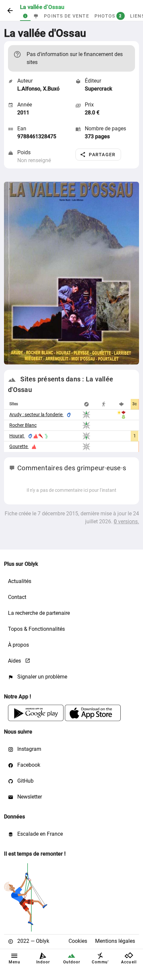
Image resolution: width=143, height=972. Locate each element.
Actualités (19, 581)
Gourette (19, 446)
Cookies (78, 941)
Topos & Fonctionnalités (36, 629)
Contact (17, 597)
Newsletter (29, 797)
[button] (98, 155)
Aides (15, 661)
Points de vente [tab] (66, 16)
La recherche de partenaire (39, 613)
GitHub (25, 781)
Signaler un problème (41, 677)
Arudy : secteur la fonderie (36, 414)
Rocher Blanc (23, 425)
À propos (18, 645)
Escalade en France (39, 834)
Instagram (28, 749)
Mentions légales (115, 941)
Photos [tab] (108, 16)
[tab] (25, 16)
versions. (126, 521)
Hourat (17, 435)
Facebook (28, 765)
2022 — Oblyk (32, 941)
